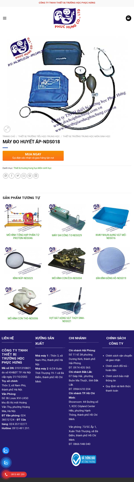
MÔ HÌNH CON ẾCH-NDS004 (67, 278)
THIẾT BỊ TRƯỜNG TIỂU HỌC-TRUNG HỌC (39, 136)
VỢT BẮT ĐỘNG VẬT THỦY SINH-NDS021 (67, 320)
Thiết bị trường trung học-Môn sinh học (86, 136)
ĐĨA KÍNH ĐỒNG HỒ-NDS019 (111, 278)
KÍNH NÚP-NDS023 (23, 278)
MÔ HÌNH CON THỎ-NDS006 (23, 318)
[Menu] (5, 18)
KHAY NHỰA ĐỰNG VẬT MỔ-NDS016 (111, 237)
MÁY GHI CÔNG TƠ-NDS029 (67, 235)
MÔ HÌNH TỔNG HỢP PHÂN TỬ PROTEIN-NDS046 (23, 237)
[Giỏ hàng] (128, 18)
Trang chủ (9, 136)
